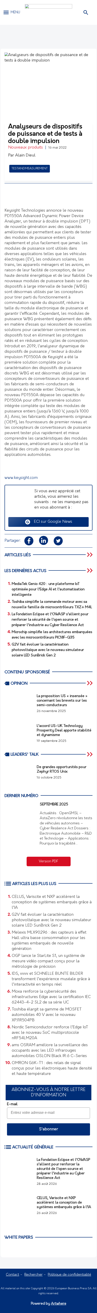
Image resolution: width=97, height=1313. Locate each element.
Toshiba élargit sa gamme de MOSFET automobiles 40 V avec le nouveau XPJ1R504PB (47, 1015)
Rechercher (33, 1275)
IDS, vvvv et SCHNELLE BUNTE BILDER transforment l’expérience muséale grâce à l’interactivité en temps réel (51, 979)
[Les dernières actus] (90, 570)
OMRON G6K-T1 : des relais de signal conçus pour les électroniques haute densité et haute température (52, 1068)
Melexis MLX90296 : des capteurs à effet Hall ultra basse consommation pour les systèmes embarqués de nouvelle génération (49, 941)
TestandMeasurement (30, 168)
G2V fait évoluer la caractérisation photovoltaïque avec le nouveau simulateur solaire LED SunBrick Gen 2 (51, 920)
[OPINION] (90, 683)
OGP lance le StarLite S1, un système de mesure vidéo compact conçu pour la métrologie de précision (48, 961)
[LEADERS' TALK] (90, 754)
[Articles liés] (90, 554)
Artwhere (58, 1304)
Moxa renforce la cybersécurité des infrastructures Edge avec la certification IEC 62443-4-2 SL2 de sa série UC (51, 997)
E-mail (12, 1104)
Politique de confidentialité (69, 1275)
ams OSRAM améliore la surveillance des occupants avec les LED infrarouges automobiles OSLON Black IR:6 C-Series (50, 1050)
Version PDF (48, 861)
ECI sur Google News (51, 522)
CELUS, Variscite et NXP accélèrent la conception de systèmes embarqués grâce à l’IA (52, 902)
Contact (12, 1275)
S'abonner (48, 1129)
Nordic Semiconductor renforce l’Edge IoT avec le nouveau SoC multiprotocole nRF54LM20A (50, 1032)
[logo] (48, 12)
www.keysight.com (21, 478)
